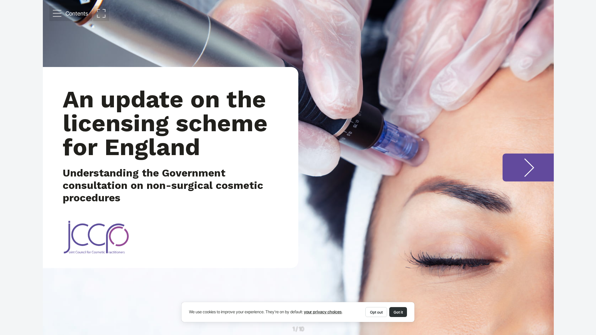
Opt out (376, 312)
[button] (70, 13)
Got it (398, 312)
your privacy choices (323, 312)
